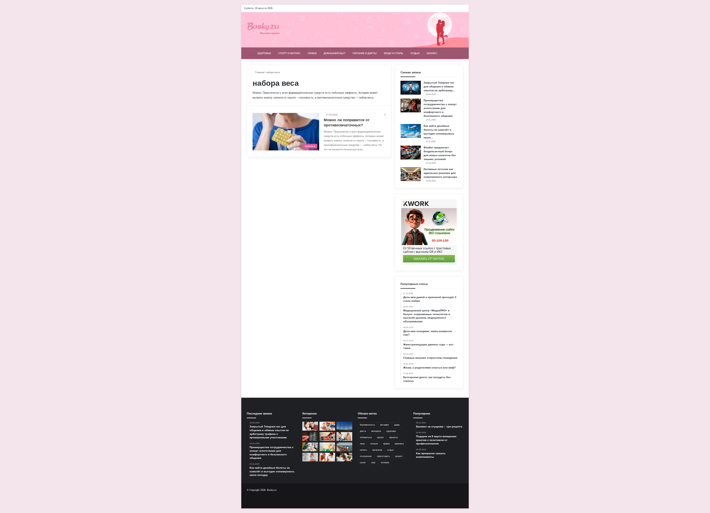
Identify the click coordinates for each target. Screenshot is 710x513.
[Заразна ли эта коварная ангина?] (310, 426)
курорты (393, 437)
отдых (390, 450)
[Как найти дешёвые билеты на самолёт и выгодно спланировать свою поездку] (410, 131)
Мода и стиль (393, 53)
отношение (366, 456)
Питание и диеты (365, 53)
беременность (367, 425)
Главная (259, 72)
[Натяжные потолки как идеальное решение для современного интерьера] (410, 174)
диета (363, 431)
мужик (386, 443)
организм (377, 450)
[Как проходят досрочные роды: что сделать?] (310, 446)
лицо (362, 443)
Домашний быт (334, 53)
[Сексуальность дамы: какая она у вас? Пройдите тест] (310, 457)
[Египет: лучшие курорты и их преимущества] (344, 446)
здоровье (391, 431)
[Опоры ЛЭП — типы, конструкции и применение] (344, 426)
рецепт (399, 456)
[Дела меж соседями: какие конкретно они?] (327, 457)
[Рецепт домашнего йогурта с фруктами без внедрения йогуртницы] (327, 426)
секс (373, 462)
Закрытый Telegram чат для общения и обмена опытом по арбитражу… (439, 86)
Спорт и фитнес (289, 53)
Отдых (415, 53)
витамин (384, 425)
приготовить (383, 456)
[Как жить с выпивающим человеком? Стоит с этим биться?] (344, 436)
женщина (376, 431)
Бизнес (432, 53)
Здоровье (264, 53)
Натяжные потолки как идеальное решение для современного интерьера (440, 173)
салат (363, 462)
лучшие (374, 443)
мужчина (399, 443)
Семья (312, 53)
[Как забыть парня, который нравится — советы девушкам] (327, 436)
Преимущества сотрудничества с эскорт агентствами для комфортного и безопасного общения (440, 108)
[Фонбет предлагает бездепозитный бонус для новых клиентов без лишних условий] (410, 152)
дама (397, 425)
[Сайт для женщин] (265, 30)
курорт (380, 437)
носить (363, 450)
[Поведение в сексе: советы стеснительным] (344, 457)
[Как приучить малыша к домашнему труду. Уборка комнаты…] (327, 446)
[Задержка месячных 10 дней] (310, 436)
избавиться (366, 437)
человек (385, 462)
